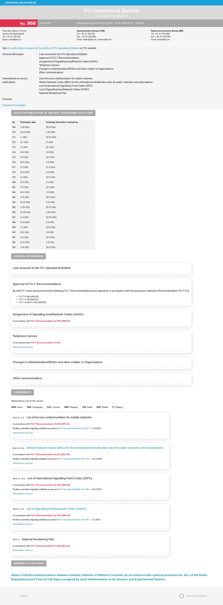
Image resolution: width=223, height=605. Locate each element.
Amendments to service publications (15, 80)
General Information (13, 54)
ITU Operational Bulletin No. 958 (74, 459)
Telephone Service (49, 65)
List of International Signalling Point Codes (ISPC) (66, 85)
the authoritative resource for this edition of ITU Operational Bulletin (43, 48)
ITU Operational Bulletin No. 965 (74, 519)
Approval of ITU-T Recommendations (59, 58)
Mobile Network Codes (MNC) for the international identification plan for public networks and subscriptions (96, 82)
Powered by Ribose (196, 596)
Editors (23, 596)
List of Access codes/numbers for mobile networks (66, 78)
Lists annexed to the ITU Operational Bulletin (63, 54)
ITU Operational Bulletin (112, 10)
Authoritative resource (23, 347)
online (20, 3)
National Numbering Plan (52, 93)
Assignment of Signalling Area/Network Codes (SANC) (68, 61)
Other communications (51, 72)
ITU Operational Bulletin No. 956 (74, 489)
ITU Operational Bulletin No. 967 (74, 428)
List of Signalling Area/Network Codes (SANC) (64, 89)
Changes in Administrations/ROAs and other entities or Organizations (76, 68)
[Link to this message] (188, 265)
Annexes (7, 99)
